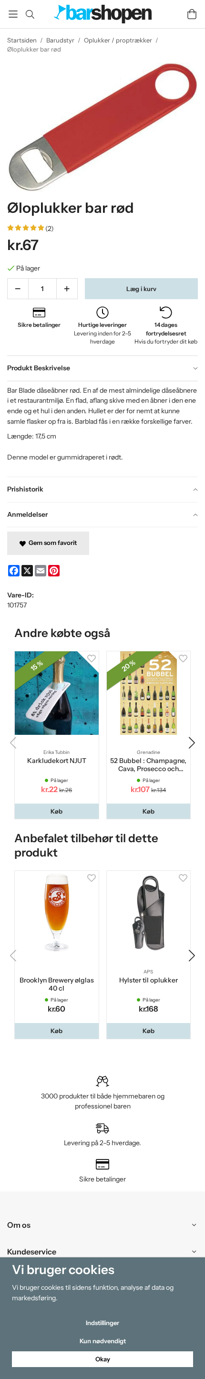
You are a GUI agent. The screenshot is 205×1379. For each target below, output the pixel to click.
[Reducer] (18, 288)
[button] (57, 811)
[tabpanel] (102, 429)
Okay (102, 1359)
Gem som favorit (51, 542)
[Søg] (29, 14)
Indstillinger (102, 1323)
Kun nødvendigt (103, 1341)
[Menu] (13, 14)
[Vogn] (192, 14)
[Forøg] (67, 288)
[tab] (102, 368)
